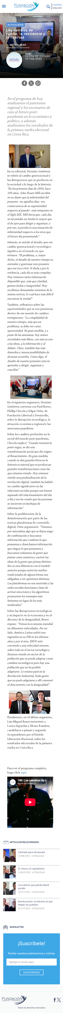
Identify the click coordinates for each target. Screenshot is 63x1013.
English (57, 8)
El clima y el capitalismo (31, 868)
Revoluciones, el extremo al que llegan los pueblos (35, 903)
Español (57, 4)
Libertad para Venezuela (31, 852)
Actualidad (16, 24)
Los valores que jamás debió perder (33, 886)
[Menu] (5, 6)
